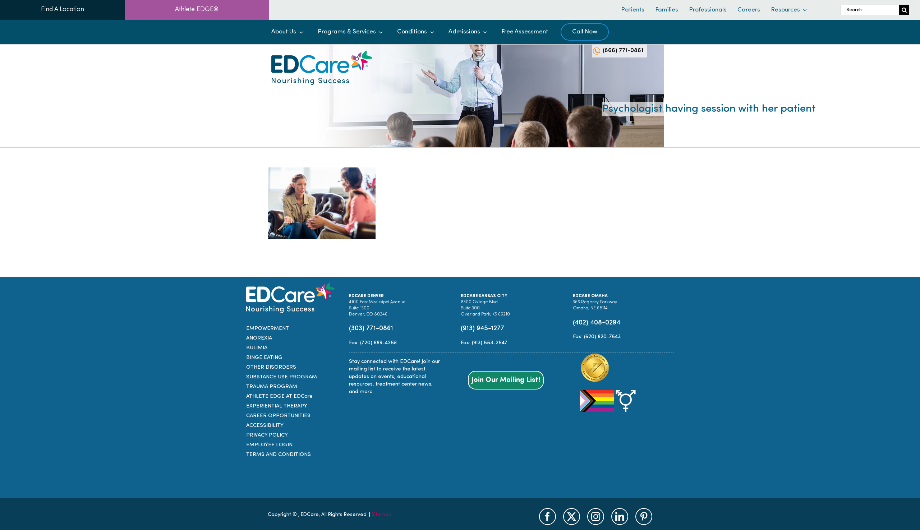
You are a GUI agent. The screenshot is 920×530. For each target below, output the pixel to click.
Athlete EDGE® (196, 9)
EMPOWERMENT (267, 328)
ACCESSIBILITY (265, 425)
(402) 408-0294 (596, 322)
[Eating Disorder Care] (321, 53)
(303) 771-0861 (371, 328)
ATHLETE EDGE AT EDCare (279, 396)
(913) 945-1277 (482, 328)
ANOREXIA (259, 338)
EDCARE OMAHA (590, 296)
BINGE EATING (264, 357)
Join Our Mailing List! (506, 380)
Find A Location (62, 9)
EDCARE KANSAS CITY (484, 296)
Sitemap (382, 514)
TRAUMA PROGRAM (271, 387)
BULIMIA (256, 348)
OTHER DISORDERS (271, 367)
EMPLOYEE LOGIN (269, 445)
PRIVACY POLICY (267, 435)
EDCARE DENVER (366, 296)
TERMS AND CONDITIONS (278, 454)
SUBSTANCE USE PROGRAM (281, 377)
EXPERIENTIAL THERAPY (276, 406)
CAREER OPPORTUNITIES (278, 416)
